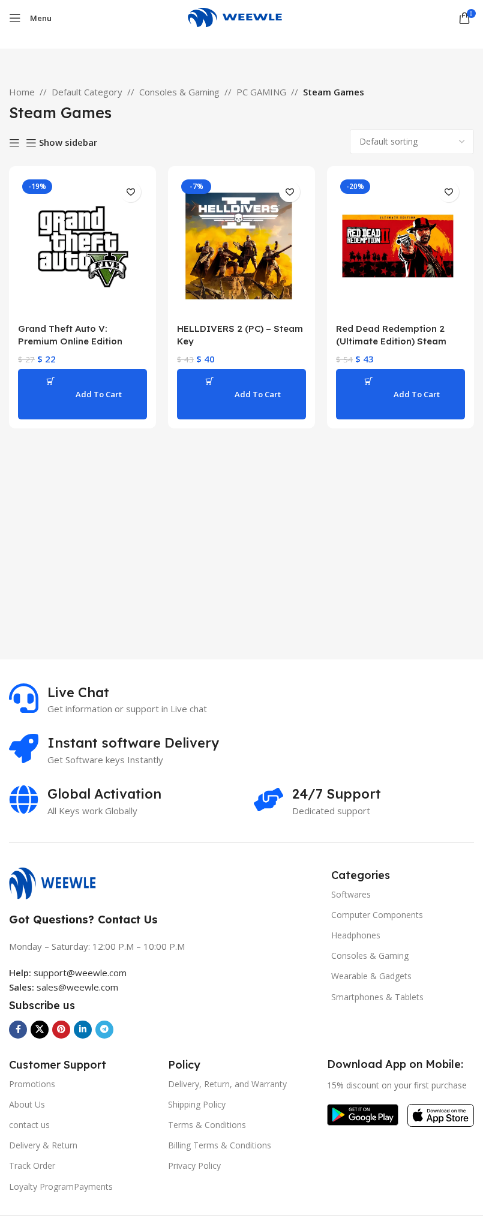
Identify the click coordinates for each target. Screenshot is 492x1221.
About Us (27, 1104)
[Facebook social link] (18, 1030)
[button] (82, 394)
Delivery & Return (43, 1145)
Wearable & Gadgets (371, 976)
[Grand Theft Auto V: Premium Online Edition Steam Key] (82, 246)
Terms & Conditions (207, 1124)
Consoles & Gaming (179, 92)
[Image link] (58, 882)
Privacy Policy (194, 1165)
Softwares (351, 894)
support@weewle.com (68, 973)
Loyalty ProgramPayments (61, 1186)
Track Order (32, 1165)
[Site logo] (241, 17)
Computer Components (377, 914)
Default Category (87, 92)
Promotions (32, 1084)
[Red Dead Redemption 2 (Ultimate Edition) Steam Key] (400, 246)
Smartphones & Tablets (377, 997)
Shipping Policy (197, 1104)
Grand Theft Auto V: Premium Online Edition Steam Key (70, 341)
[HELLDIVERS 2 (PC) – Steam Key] (241, 246)
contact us (29, 1124)
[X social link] (40, 1030)
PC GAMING (261, 92)
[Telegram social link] (104, 1030)
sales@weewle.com (77, 987)
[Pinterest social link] (61, 1030)
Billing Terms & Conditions (219, 1145)
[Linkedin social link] (83, 1030)
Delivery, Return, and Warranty (227, 1084)
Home (22, 92)
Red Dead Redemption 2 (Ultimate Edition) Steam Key (391, 341)
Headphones (355, 935)
